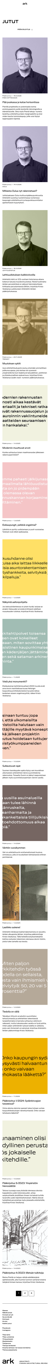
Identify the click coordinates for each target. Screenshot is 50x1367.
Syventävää (7, 1317)
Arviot (4, 1321)
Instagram (6, 1330)
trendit (5, 359)
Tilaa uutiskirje (8, 1337)
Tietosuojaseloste (9, 1350)
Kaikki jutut (7, 1323)
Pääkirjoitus (23, 29)
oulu (4, 186)
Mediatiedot (7, 1341)
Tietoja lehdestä (9, 1345)
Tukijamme (6, 1343)
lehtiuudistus (8, 270)
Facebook (6, 1328)
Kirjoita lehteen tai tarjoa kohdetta (16, 1348)
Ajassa (5, 1310)
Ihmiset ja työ (7, 1315)
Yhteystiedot (7, 1339)
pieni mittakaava (9, 98)
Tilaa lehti (6, 1335)
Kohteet (5, 1319)
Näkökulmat (7, 1313)
